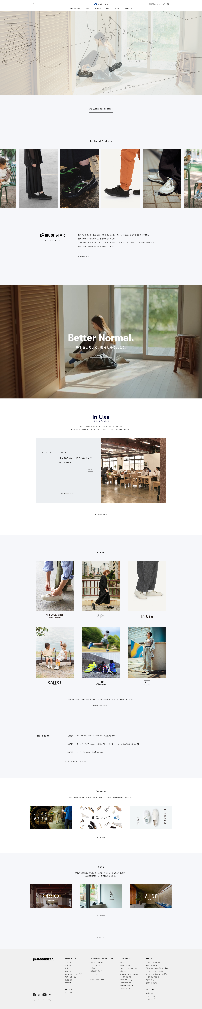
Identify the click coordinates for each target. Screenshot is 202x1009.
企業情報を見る (83, 256)
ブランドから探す (96, 965)
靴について (124, 971)
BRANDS (68, 990)
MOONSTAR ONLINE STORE (101, 109)
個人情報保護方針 (152, 965)
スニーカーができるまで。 (129, 968)
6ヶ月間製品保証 (125, 977)
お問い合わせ (150, 993)
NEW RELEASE (75, 9)
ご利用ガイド (94, 968)
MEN (87, 9)
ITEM (117, 9)
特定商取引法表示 (96, 971)
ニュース (68, 971)
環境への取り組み (71, 977)
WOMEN (98, 9)
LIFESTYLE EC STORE (101, 981)
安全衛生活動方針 (152, 983)
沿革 (66, 968)
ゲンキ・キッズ (125, 989)
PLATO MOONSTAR (126, 986)
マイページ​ (94, 974)
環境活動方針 (150, 980)
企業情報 (68, 965)
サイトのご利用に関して (154, 962)
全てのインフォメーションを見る (76, 762)
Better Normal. (125, 965)
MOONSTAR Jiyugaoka (128, 980)
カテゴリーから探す (96, 962)
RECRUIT (68, 983)
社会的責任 (68, 980)
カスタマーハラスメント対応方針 (157, 974)
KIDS (108, 9)
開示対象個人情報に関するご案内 (157, 968)
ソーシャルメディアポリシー (155, 971)
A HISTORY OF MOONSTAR (129, 974)
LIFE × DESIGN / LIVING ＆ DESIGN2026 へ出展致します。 (96, 736)
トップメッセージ (71, 962)
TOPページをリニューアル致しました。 (90, 752)
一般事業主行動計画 (152, 977)
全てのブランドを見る (101, 706)
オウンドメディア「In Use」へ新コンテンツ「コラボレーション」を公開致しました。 (107, 744)
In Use (122, 962)
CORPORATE (70, 958)
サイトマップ (150, 999)
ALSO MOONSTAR (126, 983)
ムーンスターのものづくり (73, 974)
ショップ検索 (150, 996)
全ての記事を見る (101, 514)
